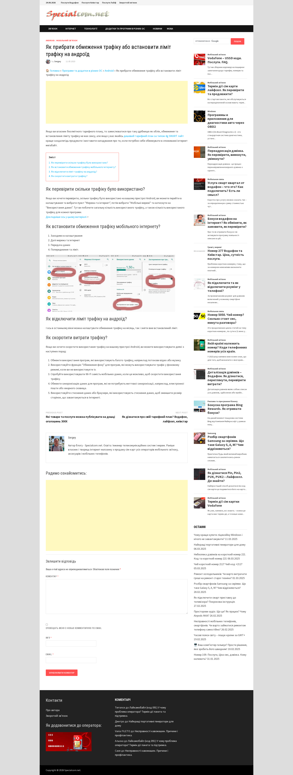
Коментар (52, 576)
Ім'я (49, 638)
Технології (90, 28)
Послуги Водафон (70, 2)
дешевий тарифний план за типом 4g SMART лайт (154, 136)
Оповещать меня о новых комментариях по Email (74, 628)
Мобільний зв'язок (67, 40)
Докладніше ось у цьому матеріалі (66, 217)
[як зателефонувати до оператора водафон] (69, 741)
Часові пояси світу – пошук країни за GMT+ (219, 635)
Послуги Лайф (109, 2)
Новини (157, 28)
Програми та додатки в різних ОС (82, 70)
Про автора (53, 710)
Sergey (57, 61)
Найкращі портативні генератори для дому (219, 544)
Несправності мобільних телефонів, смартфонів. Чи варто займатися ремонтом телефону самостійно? (220, 625)
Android (50, 40)
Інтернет (70, 28)
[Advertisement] (117, 102)
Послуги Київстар (90, 2)
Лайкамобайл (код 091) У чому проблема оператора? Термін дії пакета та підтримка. (140, 711)
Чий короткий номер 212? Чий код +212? (218, 564)
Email (50, 654)
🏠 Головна (53, 70)
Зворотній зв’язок (128, 2)
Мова (170, 28)
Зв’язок (52, 28)
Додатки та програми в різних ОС (125, 28)
